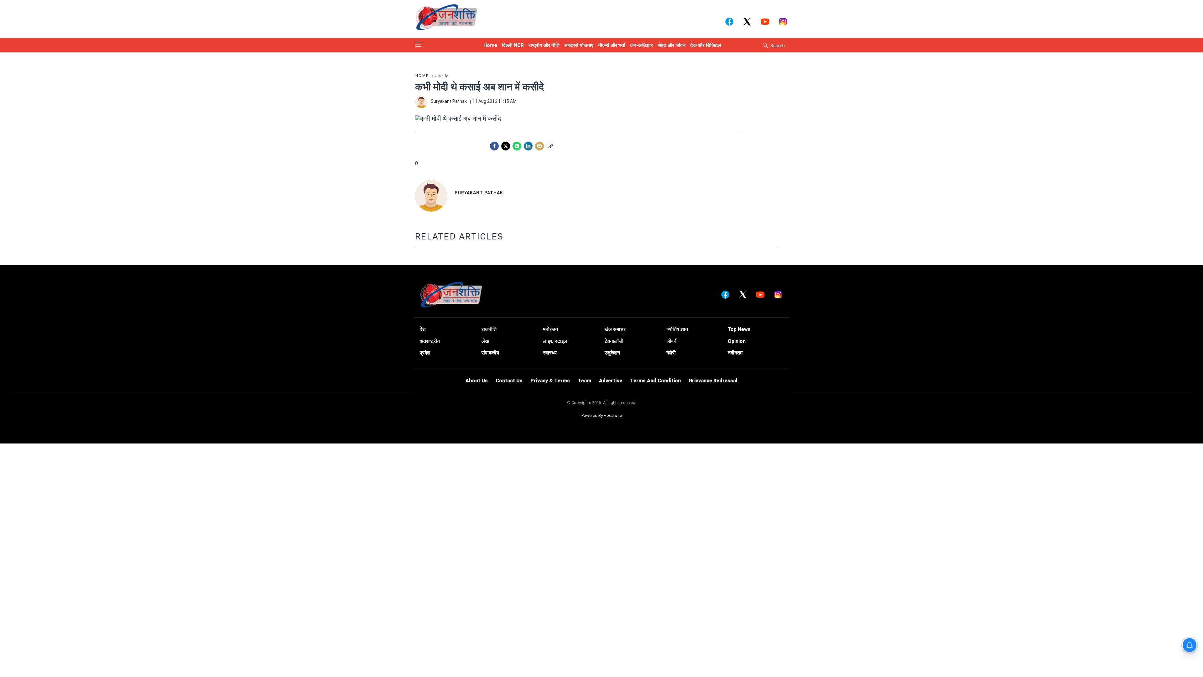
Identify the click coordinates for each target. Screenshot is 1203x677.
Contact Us (509, 381)
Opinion (737, 341)
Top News (739, 329)
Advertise (610, 381)
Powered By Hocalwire (601, 415)
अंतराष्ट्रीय (430, 341)
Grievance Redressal (713, 381)
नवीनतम (735, 353)
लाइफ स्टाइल (555, 341)
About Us (477, 381)
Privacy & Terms (550, 381)
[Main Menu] (418, 45)
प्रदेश (425, 353)
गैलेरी (671, 353)
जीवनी (672, 341)
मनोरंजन (550, 329)
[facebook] (494, 146)
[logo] (446, 16)
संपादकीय (490, 353)
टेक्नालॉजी (614, 341)
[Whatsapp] (517, 146)
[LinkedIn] (528, 146)
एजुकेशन (612, 353)
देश (422, 329)
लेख (485, 341)
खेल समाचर (615, 329)
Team (584, 381)
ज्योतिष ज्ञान (677, 329)
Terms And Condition (655, 381)
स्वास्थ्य (550, 353)
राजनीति (489, 329)
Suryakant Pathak (479, 192)
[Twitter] (505, 146)
